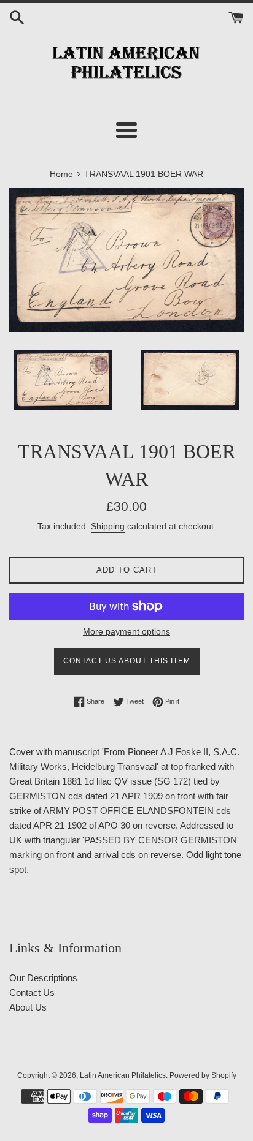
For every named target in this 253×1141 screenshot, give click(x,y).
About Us (28, 1007)
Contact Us (32, 992)
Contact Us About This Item (126, 661)
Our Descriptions (43, 978)
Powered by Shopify (202, 1075)
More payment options (126, 631)
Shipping (108, 526)
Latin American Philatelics (123, 1075)
